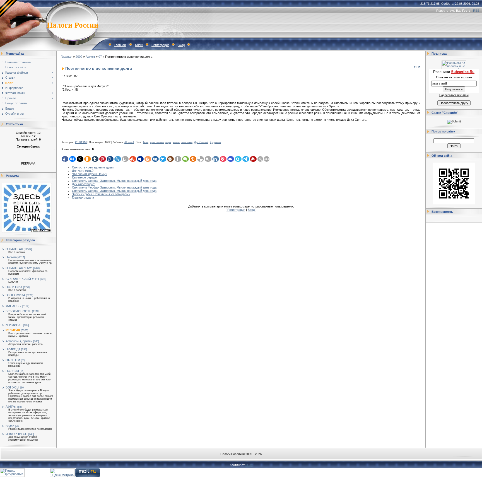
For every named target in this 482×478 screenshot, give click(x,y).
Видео (10, 426)
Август (90, 56)
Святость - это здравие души (93, 167)
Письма (11, 257)
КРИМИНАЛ (14, 325)
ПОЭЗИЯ (12, 371)
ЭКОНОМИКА (15, 295)
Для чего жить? (82, 170)
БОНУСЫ (12, 387)
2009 (79, 56)
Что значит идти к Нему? (89, 174)
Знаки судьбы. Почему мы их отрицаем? (101, 194)
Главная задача (83, 197)
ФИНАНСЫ (13, 306)
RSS (476, 10)
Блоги (139, 45)
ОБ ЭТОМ (13, 360)
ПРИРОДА (13, 349)
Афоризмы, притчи (19, 341)
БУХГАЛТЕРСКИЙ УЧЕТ (23, 279)
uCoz (249, 465)
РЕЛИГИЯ (13, 330)
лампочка (186, 142)
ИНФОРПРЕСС (16, 434)
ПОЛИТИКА (14, 287)
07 (100, 56)
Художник (215, 142)
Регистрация (160, 45)
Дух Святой (201, 142)
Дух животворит (83, 184)
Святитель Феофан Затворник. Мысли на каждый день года (114, 180)
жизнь (176, 142)
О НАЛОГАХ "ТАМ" (19, 268)
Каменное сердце (84, 177)
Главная (120, 45)
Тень (145, 142)
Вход (181, 45)
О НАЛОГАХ (14, 249)
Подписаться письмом (454, 94)
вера (168, 142)
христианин (157, 142)
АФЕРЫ (11, 406)
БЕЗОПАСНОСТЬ (18, 311)
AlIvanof (129, 142)
